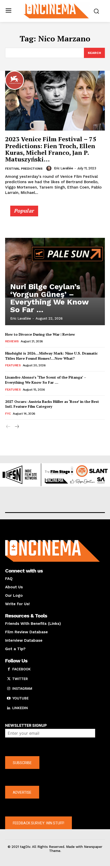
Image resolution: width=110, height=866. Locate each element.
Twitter (20, 679)
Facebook (21, 669)
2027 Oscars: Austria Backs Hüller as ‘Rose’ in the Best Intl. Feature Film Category (52, 404)
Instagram (22, 688)
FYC (8, 413)
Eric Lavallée (63, 168)
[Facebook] (8, 669)
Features (12, 365)
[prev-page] (8, 427)
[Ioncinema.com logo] (56, 10)
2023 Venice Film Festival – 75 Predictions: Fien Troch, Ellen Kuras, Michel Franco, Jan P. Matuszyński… (50, 149)
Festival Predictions (23, 168)
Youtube (20, 698)
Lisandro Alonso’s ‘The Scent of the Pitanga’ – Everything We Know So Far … (45, 380)
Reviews (12, 341)
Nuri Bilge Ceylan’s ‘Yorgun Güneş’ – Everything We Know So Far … (49, 298)
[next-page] (16, 427)
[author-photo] (49, 168)
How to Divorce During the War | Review (40, 334)
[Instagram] (8, 688)
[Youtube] (8, 698)
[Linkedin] (8, 708)
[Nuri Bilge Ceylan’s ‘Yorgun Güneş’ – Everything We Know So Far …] (55, 267)
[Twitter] (8, 679)
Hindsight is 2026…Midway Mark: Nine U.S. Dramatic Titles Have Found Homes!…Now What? (51, 356)
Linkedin (20, 708)
